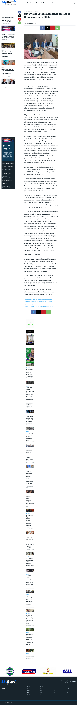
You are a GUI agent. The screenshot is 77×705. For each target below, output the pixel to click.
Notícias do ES (52, 304)
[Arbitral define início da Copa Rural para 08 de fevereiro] (30, 411)
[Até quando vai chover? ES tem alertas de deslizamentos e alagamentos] (30, 364)
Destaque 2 (35, 11)
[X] (19, 15)
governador (28, 304)
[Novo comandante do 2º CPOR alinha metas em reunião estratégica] (30, 591)
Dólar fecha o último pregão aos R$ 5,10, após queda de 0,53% (29, 436)
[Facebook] (19, 12)
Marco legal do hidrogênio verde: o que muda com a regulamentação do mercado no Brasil (30, 639)
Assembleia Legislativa (45, 299)
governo (34, 304)
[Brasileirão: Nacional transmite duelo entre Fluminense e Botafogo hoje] (30, 570)
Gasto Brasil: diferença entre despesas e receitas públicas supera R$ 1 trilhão (8, 20)
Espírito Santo (43, 301)
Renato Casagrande (43, 306)
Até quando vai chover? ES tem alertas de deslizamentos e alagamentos (30, 373)
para (26, 306)
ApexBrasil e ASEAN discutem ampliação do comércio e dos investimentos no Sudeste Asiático (8, 72)
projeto (35, 306)
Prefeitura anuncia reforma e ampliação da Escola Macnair (30, 500)
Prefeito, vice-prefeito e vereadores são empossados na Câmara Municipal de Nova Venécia (30, 455)
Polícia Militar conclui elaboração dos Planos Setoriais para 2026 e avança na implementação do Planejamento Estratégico (30, 396)
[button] (73, 2)
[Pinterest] (19, 19)
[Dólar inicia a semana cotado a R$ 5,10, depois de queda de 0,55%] (30, 553)
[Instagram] (66, 681)
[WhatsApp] (19, 22)
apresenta (36, 299)
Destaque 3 (28, 613)
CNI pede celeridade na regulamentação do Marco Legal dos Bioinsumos (8, 54)
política (30, 306)
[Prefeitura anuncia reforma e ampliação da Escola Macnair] (30, 491)
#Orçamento (28, 299)
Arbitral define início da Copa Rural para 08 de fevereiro (29, 419)
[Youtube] (73, 681)
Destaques (30, 11)
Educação (33, 301)
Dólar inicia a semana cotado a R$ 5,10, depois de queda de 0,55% (30, 562)
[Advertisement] (8, 111)
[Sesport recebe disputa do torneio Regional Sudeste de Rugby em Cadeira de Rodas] (30, 510)
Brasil (3, 15)
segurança (28, 308)
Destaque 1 (28, 449)
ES (38, 301)
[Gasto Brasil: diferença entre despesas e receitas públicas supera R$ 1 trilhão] (8, 28)
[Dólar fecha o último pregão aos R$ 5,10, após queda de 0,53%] (30, 428)
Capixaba (27, 301)
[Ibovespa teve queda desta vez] (30, 650)
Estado (50, 301)
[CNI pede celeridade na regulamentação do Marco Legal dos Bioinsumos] (8, 62)
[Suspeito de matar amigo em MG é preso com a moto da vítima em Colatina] (30, 610)
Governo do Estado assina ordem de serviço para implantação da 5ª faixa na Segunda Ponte (30, 542)
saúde (51, 306)
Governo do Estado (42, 304)
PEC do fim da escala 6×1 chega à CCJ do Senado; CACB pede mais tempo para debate (8, 37)
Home (25, 11)
